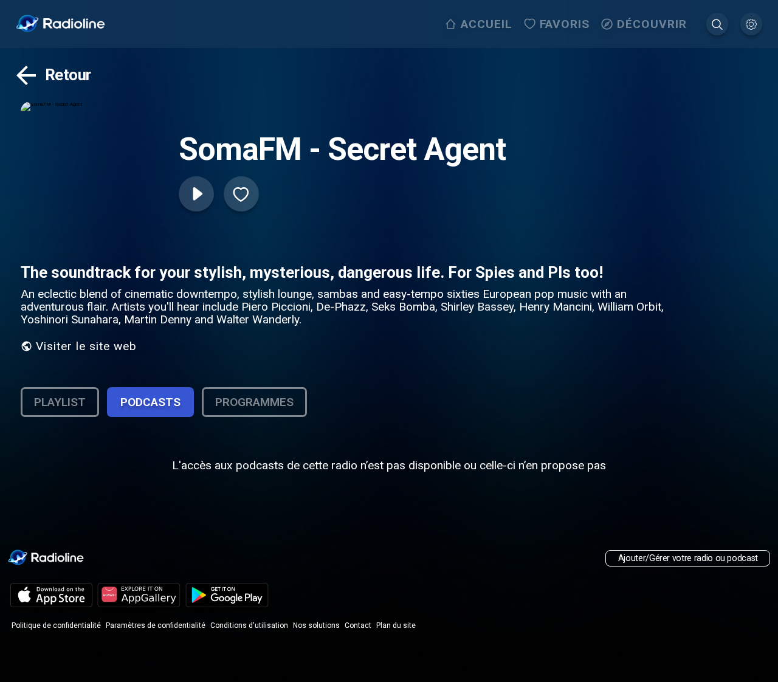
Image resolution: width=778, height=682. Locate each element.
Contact (358, 625)
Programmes (254, 402)
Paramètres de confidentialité (155, 625)
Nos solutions (316, 625)
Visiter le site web (86, 346)
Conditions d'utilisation (249, 625)
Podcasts (150, 402)
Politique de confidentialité (56, 625)
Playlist (60, 402)
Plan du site (396, 625)
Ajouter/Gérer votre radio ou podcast (688, 558)
